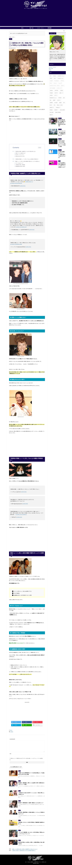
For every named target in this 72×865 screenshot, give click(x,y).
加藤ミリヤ (61, 92)
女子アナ (56, 95)
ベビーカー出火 (52, 88)
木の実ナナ (59, 100)
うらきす (51, 80)
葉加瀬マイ (56, 109)
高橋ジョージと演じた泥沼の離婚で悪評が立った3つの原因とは (27, 161)
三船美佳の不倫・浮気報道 (20, 164)
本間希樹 (51, 102)
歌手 (64, 102)
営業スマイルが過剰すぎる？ (21, 153)
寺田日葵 (59, 97)
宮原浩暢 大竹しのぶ (53, 97)
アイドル (62, 80)
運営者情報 (49, 27)
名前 (10, 753)
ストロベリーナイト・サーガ (54, 85)
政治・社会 (31, 27)
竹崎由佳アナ (58, 107)
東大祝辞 (56, 102)
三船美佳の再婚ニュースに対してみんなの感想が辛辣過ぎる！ (27, 159)
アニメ (51, 83)
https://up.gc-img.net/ (20, 356)
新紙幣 (54, 100)
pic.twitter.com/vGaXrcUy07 (21, 227)
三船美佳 (11, 731)
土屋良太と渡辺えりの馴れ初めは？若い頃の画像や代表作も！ (24, 850)
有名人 (22, 27)
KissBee (54, 75)
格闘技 (60, 102)
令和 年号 (56, 92)
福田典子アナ (52, 107)
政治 (64, 97)
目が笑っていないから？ (20, 154)
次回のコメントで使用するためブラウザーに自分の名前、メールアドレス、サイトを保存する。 (26, 759)
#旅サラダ (31, 181)
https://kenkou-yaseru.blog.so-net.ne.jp (21, 283)
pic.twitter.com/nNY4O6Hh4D (16, 183)
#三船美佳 (27, 181)
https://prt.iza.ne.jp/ (21, 416)
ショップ (60, 83)
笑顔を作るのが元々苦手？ (20, 156)
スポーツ (62, 85)
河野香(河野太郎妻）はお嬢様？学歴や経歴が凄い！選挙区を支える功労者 (61, 122)
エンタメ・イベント (40, 27)
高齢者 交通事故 (58, 112)
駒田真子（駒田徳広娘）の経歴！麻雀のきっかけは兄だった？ (31, 802)
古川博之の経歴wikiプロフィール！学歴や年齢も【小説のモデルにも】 (61, 154)
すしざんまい (57, 80)
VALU (55, 78)
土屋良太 (51, 95)
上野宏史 (61, 90)
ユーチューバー (59, 88)
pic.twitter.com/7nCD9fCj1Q (21, 514)
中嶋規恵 (51, 92)
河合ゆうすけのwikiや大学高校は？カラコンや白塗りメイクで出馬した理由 (61, 143)
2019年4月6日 (31, 229)
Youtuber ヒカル (60, 78)
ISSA (50, 75)
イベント (55, 83)
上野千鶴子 (56, 90)
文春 (50, 100)
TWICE (51, 78)
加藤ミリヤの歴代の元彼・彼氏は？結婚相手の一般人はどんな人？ (24, 849)
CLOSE (40, 147)
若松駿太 (51, 109)
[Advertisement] (36, 18)
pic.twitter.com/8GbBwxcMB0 (16, 244)
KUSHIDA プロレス (61, 75)
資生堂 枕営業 (62, 109)
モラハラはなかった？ (19, 163)
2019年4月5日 (22, 185)
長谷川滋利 (51, 112)
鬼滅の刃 (51, 114)
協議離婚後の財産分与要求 (20, 166)
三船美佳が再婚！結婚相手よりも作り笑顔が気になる (25, 151)
